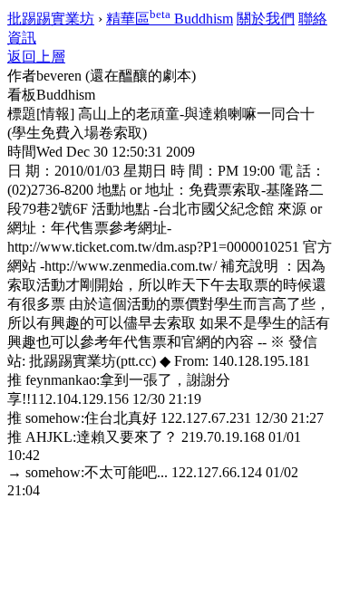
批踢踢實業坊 (50, 18)
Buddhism (169, 18)
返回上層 (36, 56)
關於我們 (266, 18)
